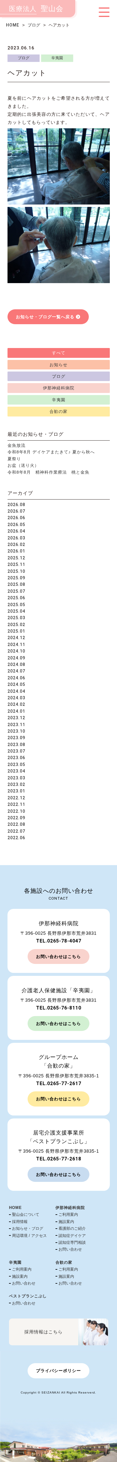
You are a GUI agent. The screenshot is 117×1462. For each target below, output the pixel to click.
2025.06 (16, 597)
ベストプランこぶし (28, 1296)
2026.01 (16, 551)
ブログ (34, 25)
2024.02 (16, 704)
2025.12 (16, 558)
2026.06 (16, 517)
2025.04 (16, 611)
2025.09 (16, 577)
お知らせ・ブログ (27, 1228)
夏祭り (14, 458)
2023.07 (16, 751)
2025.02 (16, 624)
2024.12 (16, 637)
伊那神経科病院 (58, 388)
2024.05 (16, 684)
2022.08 (16, 824)
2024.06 (16, 677)
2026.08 (16, 504)
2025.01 (16, 631)
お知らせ (59, 364)
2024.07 (16, 671)
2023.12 (16, 717)
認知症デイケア (72, 1235)
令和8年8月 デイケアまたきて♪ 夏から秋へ (51, 452)
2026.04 (16, 531)
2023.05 (16, 764)
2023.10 (16, 731)
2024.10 (16, 651)
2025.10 (16, 571)
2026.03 (16, 538)
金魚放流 (17, 445)
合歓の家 (59, 411)
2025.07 (16, 591)
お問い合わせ (70, 1249)
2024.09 (16, 658)
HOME (12, 25)
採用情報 (20, 1221)
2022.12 (16, 797)
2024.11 (16, 644)
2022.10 (16, 811)
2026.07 (16, 511)
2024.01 (16, 711)
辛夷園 (57, 58)
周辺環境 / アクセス (29, 1235)
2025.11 (16, 564)
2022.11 (16, 804)
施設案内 (66, 1221)
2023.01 (16, 791)
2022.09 (16, 817)
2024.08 (16, 664)
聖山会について (25, 1214)
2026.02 (16, 544)
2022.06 (16, 837)
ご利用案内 (68, 1214)
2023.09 (16, 737)
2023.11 (16, 724)
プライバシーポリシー (58, 1370)
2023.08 (16, 744)
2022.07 (16, 831)
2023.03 (16, 778)
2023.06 (16, 757)
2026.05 (16, 524)
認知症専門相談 (72, 1242)
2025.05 (16, 604)
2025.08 (16, 584)
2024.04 (16, 691)
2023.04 (16, 771)
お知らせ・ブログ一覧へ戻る (45, 316)
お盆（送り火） (23, 465)
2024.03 (16, 697)
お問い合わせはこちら (58, 956)
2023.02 (16, 784)
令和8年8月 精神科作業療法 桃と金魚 (48, 472)
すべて (58, 352)
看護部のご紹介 (72, 1228)
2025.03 (16, 617)
